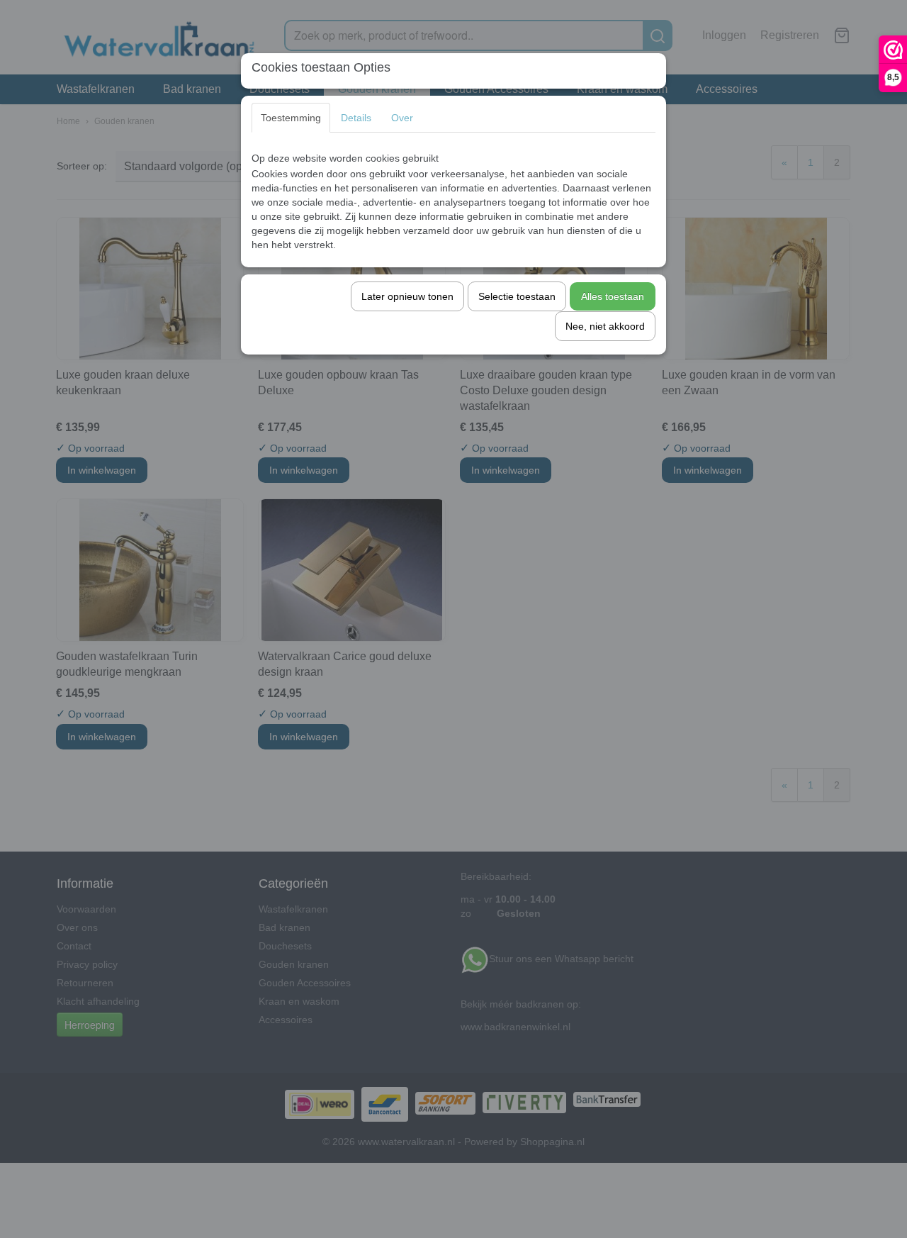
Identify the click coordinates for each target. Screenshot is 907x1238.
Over (402, 117)
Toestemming (291, 117)
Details (356, 117)
